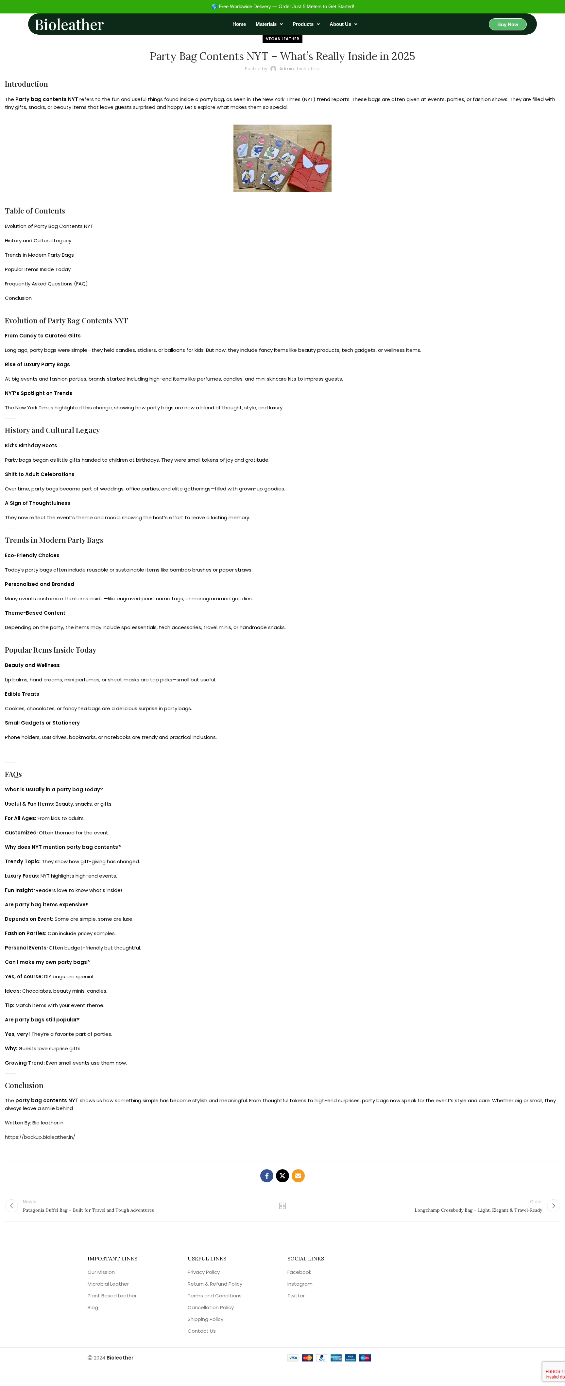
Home (239, 24)
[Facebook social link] (266, 1175)
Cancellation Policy (211, 1307)
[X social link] (282, 1175)
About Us (340, 24)
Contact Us (202, 1330)
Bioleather (69, 24)
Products (303, 24)
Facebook (299, 1272)
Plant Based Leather (112, 1295)
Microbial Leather (108, 1283)
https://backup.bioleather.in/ (40, 1137)
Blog (93, 1307)
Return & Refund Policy (215, 1283)
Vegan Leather (282, 39)
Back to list (282, 1205)
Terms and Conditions (215, 1295)
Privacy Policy (204, 1272)
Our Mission (101, 1272)
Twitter (296, 1295)
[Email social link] (298, 1175)
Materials (266, 24)
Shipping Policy (205, 1319)
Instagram (300, 1283)
